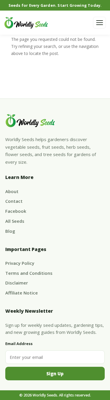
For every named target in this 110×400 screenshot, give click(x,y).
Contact (14, 201)
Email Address (19, 343)
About (11, 191)
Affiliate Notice (21, 293)
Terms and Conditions (29, 273)
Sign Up (55, 373)
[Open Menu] (99, 23)
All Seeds (14, 221)
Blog (10, 231)
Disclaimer (16, 283)
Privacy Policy (19, 263)
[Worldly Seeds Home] (26, 22)
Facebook (15, 211)
